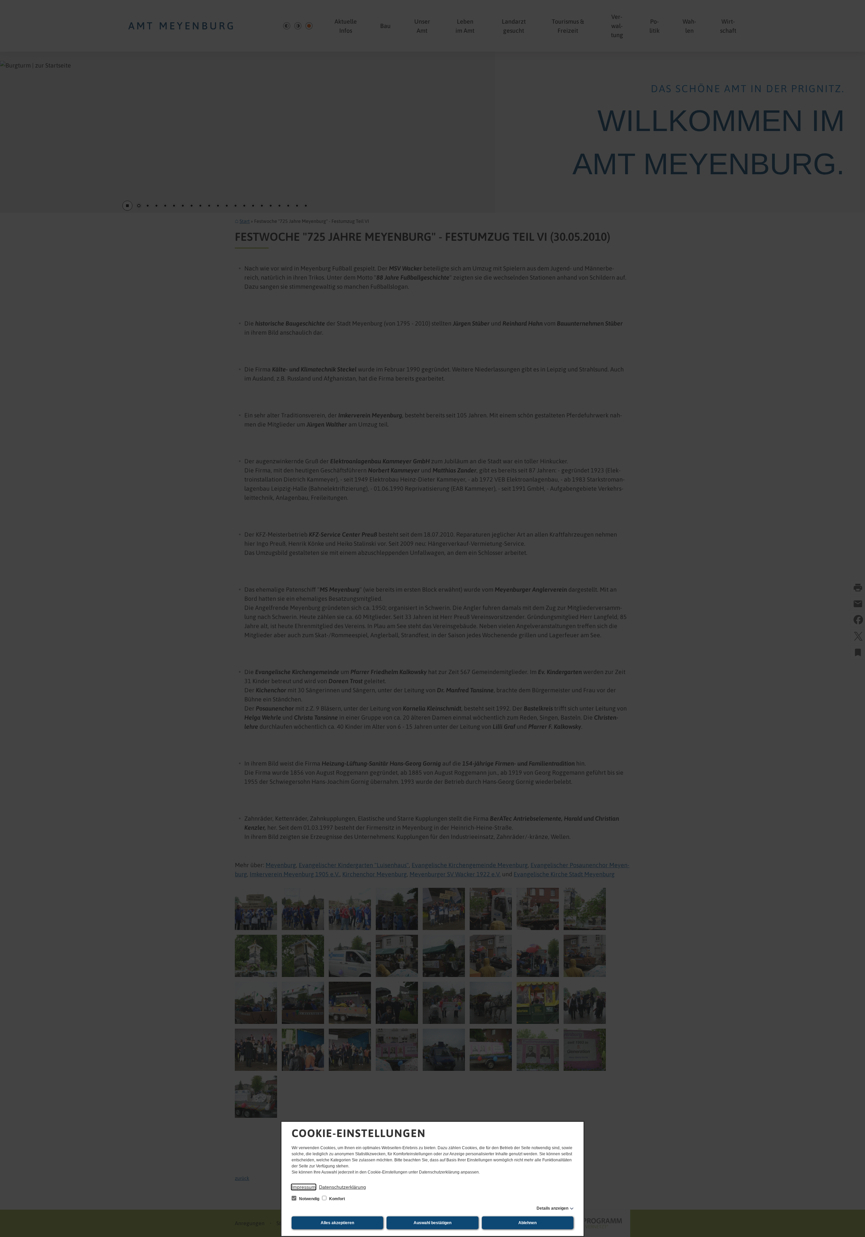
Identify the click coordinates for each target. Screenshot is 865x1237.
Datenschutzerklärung (342, 1187)
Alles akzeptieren (337, 1222)
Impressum (304, 1187)
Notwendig (309, 1198)
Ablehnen (527, 1222)
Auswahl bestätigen (432, 1222)
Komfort (336, 1198)
